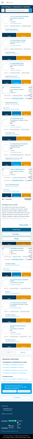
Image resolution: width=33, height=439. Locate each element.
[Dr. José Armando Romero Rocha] (6, 330)
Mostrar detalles (23, 225)
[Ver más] (30, 18)
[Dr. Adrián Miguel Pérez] (6, 67)
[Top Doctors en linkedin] (8, 417)
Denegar (16, 238)
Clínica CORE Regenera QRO (17, 169)
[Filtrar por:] (3, 10)
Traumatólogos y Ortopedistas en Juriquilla (12, 367)
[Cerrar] (29, 386)
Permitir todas (16, 229)
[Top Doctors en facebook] (3, 417)
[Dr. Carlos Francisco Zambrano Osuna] (6, 283)
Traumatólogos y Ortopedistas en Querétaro (13, 364)
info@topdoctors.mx (8, 408)
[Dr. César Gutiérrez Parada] (6, 43)
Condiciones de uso (14, 431)
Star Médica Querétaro (17, 248)
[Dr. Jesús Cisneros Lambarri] (6, 306)
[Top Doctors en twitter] (11, 417)
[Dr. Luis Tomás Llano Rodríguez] (6, 20)
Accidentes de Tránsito (9, 391)
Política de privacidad (6, 431)
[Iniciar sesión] (30, 2)
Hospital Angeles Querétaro (15, 87)
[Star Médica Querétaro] (6, 251)
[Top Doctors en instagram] (5, 417)
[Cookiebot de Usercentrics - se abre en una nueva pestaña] (24, 199)
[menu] (2, 2)
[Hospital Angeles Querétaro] (6, 90)
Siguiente (22, 352)
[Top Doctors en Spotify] (19, 417)
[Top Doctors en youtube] (14, 417)
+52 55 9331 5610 (7, 410)
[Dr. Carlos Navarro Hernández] (6, 148)
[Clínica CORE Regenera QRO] (6, 172)
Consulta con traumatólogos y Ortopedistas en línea (15, 379)
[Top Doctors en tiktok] (16, 417)
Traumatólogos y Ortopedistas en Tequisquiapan (14, 373)
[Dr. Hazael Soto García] (6, 123)
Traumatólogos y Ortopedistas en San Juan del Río (14, 370)
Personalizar (15, 234)
